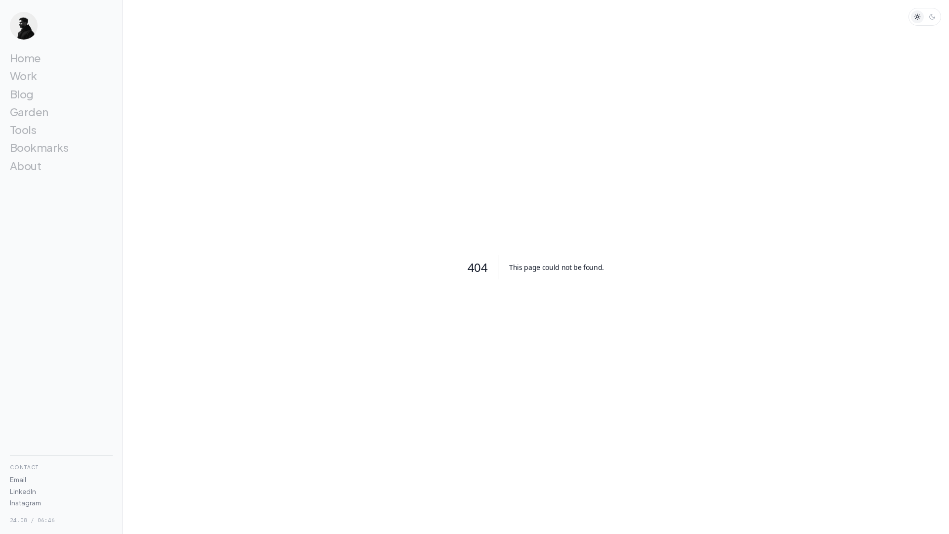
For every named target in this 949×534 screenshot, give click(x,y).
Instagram (25, 503)
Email (18, 480)
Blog (22, 94)
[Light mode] (917, 16)
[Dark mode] (932, 16)
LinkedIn (23, 491)
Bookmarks (39, 147)
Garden (29, 112)
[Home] (61, 26)
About (25, 166)
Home (25, 58)
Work (23, 76)
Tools (23, 129)
